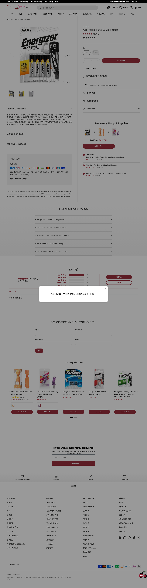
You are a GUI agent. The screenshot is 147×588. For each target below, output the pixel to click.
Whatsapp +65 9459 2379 (119, 1)
